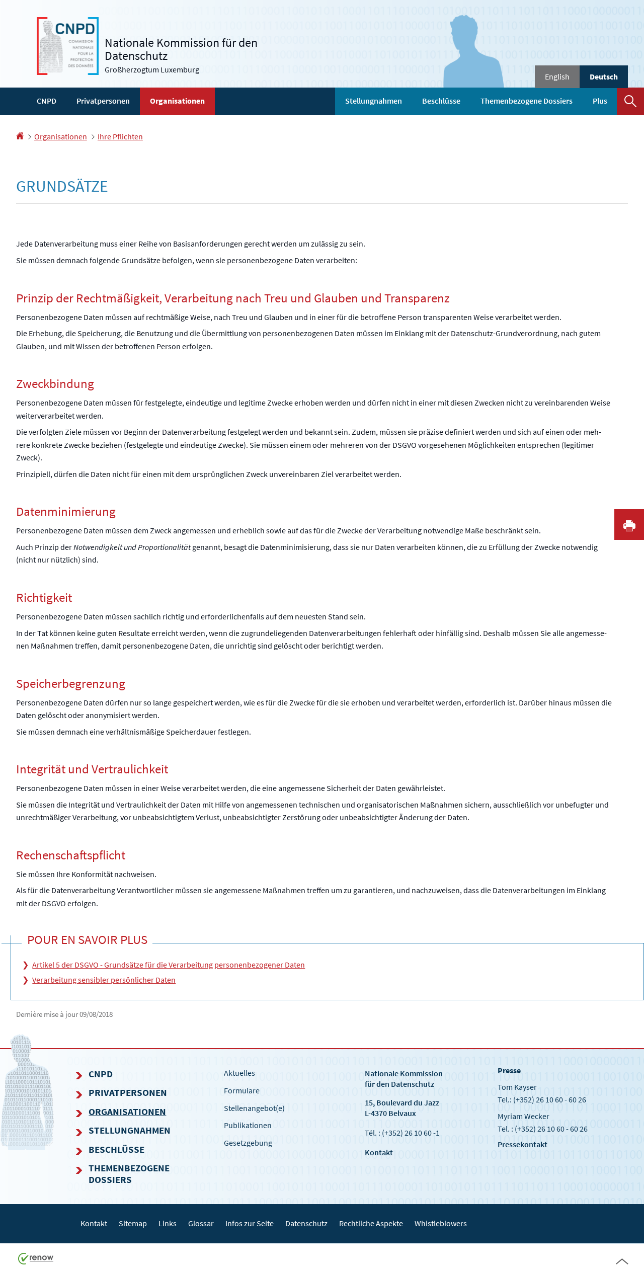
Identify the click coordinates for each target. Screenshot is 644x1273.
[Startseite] (20, 136)
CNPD (46, 101)
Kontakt (379, 1152)
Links (167, 1223)
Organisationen (177, 101)
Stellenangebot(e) (254, 1108)
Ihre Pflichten (120, 136)
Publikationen (248, 1125)
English (557, 76)
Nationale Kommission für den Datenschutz (404, 1078)
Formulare (242, 1090)
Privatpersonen (103, 101)
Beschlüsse (441, 101)
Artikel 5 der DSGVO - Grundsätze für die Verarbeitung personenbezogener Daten (168, 965)
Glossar (201, 1223)
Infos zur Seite (249, 1223)
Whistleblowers (441, 1223)
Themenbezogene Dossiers (526, 101)
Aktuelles (239, 1073)
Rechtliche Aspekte (371, 1223)
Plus (600, 101)
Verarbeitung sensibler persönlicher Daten (104, 980)
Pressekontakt (522, 1144)
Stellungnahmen (373, 101)
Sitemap (133, 1223)
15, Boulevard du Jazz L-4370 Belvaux (402, 1107)
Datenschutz (306, 1223)
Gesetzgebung (248, 1143)
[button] (630, 101)
